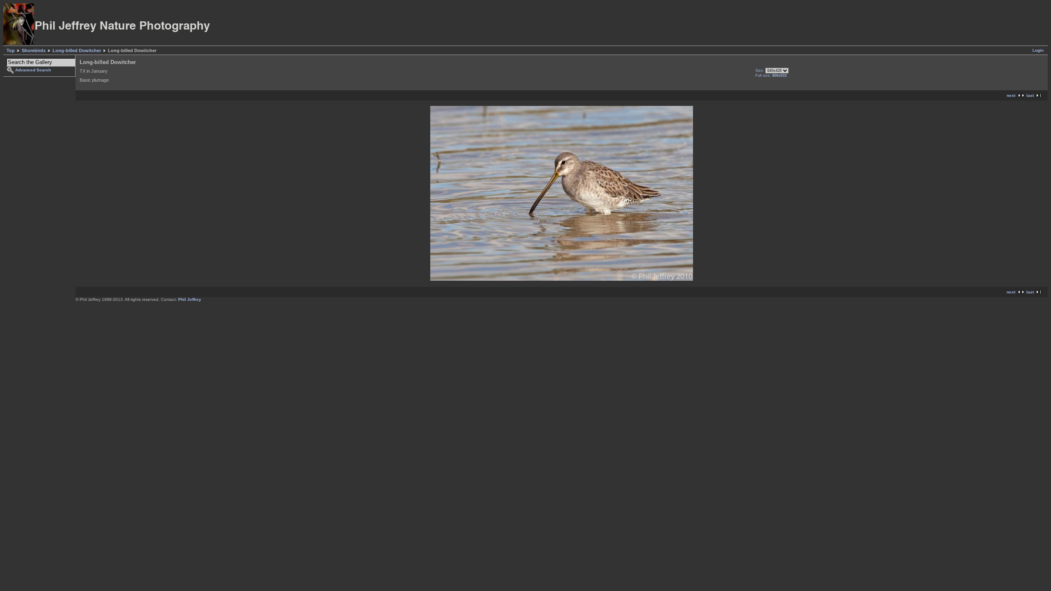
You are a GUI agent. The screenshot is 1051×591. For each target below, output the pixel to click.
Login (1038, 50)
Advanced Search (33, 70)
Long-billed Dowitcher (77, 50)
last (1030, 95)
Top (11, 50)
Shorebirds (34, 50)
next (1011, 95)
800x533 (779, 75)
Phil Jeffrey (189, 299)
